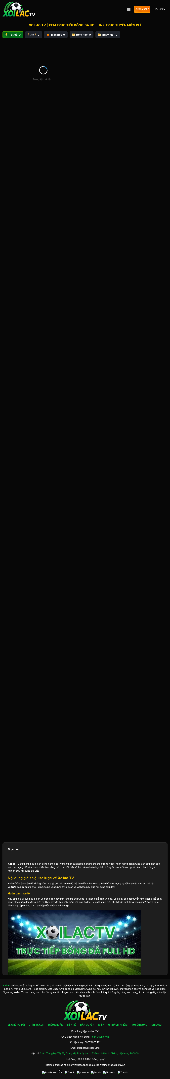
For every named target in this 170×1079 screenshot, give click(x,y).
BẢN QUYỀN (87, 1024)
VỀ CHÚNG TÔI (16, 1024)
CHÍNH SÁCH (36, 1024)
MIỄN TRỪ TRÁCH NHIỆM (113, 1024)
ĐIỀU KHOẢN (55, 1024)
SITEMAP (157, 1024)
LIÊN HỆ (71, 1024)
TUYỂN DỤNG (139, 1024)
